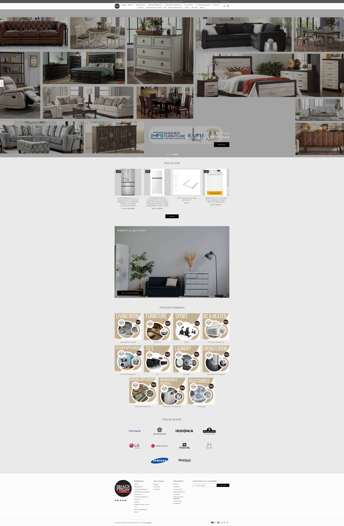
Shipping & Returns (179, 492)
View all (172, 216)
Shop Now (221, 144)
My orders (157, 487)
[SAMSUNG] (159, 461)
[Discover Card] (221, 522)
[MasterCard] (212, 522)
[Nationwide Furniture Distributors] (209, 446)
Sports (187, 7)
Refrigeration (138, 487)
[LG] (135, 446)
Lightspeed (148, 522)
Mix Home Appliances (128, 374)
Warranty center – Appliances (178, 497)
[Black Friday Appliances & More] (117, 6)
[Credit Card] (227, 522)
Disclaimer (176, 487)
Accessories (201, 406)
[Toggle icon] (224, 6)
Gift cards (194, 7)
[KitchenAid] (209, 431)
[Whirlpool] (184, 461)
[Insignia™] (184, 431)
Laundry (187, 374)
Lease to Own (177, 501)
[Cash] (224, 522)
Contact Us (176, 494)
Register (156, 484)
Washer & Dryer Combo (153, 7)
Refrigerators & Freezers (216, 374)
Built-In (136, 484)
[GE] (159, 431)
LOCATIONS (176, 503)
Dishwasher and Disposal (172, 406)
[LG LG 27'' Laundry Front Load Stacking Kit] (186, 182)
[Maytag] (184, 446)
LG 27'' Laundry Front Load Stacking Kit (186, 199)
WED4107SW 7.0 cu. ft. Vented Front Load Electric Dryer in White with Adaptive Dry (216, 200)
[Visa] (215, 522)
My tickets (157, 489)
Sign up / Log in (225, 1)
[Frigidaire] (135, 431)
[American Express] (218, 522)
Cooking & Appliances (143, 406)
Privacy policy (177, 489)
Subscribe (223, 485)
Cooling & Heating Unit (203, 5)
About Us (176, 484)
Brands (202, 7)
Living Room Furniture (128, 342)
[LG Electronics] (159, 446)
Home (124, 5)
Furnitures (157, 342)
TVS (165, 7)
